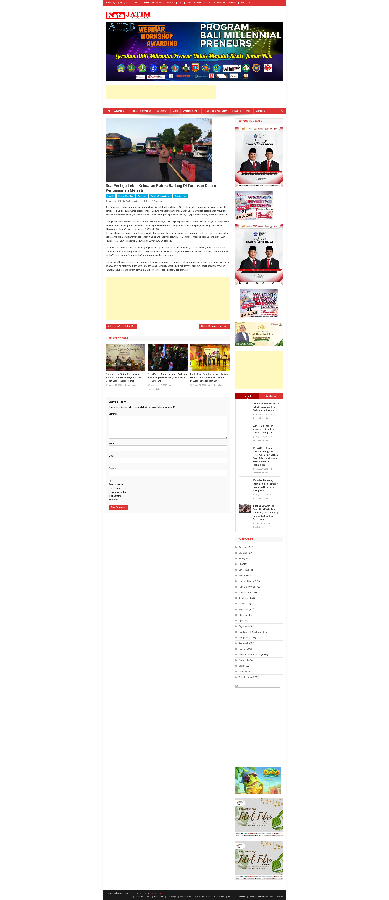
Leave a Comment (154, 201)
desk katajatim (132, 201)
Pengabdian (244, 637)
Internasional (245, 592)
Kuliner (242, 603)
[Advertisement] (161, 92)
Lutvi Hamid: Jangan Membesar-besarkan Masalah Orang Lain (263, 429)
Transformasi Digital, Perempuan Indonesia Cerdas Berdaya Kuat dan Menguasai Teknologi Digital (123, 377)
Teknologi (232, 3)
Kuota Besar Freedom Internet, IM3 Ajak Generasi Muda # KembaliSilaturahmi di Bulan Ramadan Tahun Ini (209, 377)
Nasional (243, 609)
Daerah (110, 196)
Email (112, 456)
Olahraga (137, 3)
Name (112, 443)
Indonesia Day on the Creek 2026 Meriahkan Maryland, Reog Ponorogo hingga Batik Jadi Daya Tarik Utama (266, 513)
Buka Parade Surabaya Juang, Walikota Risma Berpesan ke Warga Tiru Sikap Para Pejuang (167, 377)
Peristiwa (170, 3)
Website (112, 468)
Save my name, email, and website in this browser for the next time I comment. (118, 492)
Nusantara (161, 111)
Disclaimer (158, 897)
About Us (139, 897)
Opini (248, 111)
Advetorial (119, 111)
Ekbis (180, 3)
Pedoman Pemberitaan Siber (261, 897)
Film (241, 564)
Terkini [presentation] (247, 396)
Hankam (243, 575)
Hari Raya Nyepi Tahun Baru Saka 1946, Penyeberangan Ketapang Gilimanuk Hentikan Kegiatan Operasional (123, 326)
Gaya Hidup (245, 3)
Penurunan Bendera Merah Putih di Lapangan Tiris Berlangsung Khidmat (266, 407)
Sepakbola (244, 660)
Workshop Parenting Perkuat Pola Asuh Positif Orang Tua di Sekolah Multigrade (265, 485)
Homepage (171, 897)
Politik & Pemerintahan (153, 3)
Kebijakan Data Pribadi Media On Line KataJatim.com (202, 897)
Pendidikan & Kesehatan (214, 3)
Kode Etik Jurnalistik (236, 897)
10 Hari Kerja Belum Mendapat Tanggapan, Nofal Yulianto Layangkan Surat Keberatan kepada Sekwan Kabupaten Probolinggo (265, 456)
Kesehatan (244, 598)
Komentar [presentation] (271, 396)
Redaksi (280, 897)
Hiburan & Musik (246, 581)
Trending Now (181, 196)
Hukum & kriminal (193, 3)
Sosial (241, 666)
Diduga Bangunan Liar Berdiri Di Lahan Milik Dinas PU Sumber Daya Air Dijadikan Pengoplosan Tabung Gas (215, 326)
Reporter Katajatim (260, 418)
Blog (148, 897)
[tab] (247, 396)
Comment (113, 414)
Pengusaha (244, 643)
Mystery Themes (156, 893)
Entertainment (190, 111)
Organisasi (244, 626)
